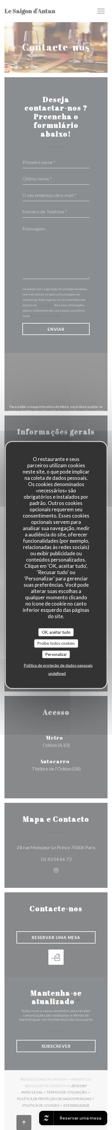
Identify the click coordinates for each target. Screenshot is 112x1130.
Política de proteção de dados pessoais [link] (58, 665)
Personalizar (56, 654)
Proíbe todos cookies (56, 643)
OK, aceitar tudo (56, 632)
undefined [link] (57, 673)
